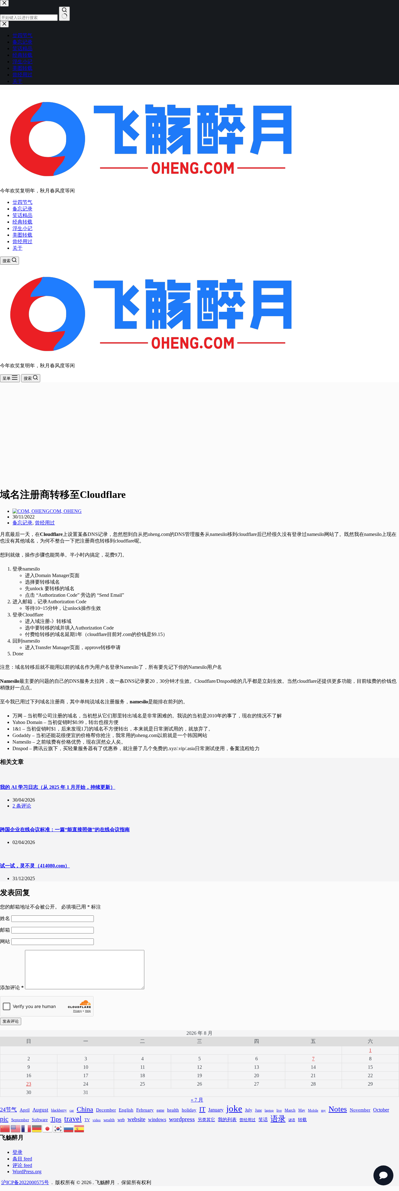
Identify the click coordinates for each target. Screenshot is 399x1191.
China (85, 1109)
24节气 (8, 1110)
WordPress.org (26, 1171)
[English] (16, 1128)
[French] (26, 1128)
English (126, 1109)
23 (28, 1084)
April (25, 1109)
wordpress (182, 1119)
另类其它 (206, 1119)
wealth (109, 1119)
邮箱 (5, 930)
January (216, 1109)
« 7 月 (197, 1099)
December (106, 1109)
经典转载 (22, 221)
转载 (302, 1119)
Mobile (313, 1110)
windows (157, 1119)
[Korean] (58, 1128)
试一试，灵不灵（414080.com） (35, 865)
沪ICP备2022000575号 (25, 1182)
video (97, 1120)
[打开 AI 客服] (383, 1175)
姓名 (5, 918)
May (301, 1110)
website (136, 1119)
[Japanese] (47, 1128)
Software (40, 1119)
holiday (189, 1109)
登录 (17, 1152)
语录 (278, 1118)
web (121, 1119)
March (290, 1110)
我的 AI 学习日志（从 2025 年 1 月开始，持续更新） (57, 787)
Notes (338, 1109)
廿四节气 (22, 202)
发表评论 (10, 1021)
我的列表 (227, 1119)
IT (202, 1109)
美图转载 (22, 235)
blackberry (59, 1110)
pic (4, 1119)
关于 (17, 248)
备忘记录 (22, 208)
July (248, 1110)
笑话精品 (22, 215)
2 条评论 (21, 805)
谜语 (291, 1120)
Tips (55, 1119)
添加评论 (12, 987)
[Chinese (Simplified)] (5, 1128)
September (20, 1120)
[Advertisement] (199, 429)
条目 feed (22, 1158)
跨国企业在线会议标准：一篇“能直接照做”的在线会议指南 (65, 829)
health (173, 1109)
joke (234, 1108)
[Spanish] (79, 1128)
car (72, 1110)
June (258, 1110)
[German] (37, 1128)
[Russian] (69, 1128)
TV (87, 1120)
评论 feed (22, 1165)
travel (73, 1118)
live (279, 1110)
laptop (269, 1110)
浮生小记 (22, 228)
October (381, 1109)
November (360, 1109)
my (323, 1110)
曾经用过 (22, 241)
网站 (5, 941)
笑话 (263, 1119)
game (160, 1110)
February (145, 1109)
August (40, 1110)
